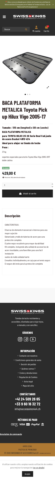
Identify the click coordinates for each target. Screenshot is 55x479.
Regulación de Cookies (28, 377)
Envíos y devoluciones (28, 372)
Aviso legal (28, 381)
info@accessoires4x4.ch (27, 409)
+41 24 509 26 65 (27, 399)
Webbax (42, 453)
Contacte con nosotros (28, 355)
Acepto (27, 474)
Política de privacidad (27, 449)
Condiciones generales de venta (28, 360)
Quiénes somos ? (28, 368)
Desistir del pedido (28, 364)
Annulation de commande (11, 434)
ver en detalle (38, 467)
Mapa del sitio (28, 385)
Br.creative (47, 453)
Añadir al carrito (29, 193)
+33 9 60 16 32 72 (27, 404)
